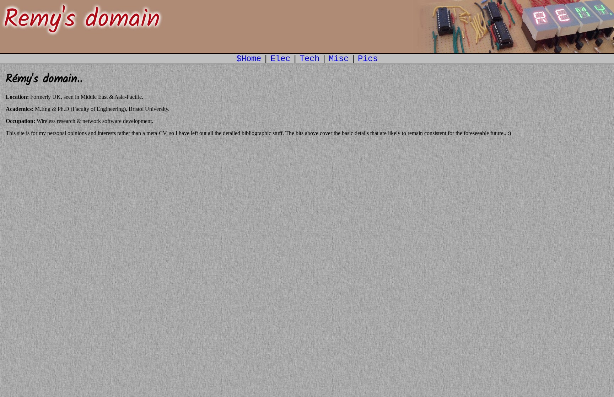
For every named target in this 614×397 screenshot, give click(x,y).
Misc (339, 59)
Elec (280, 59)
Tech (309, 59)
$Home (248, 59)
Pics (368, 59)
